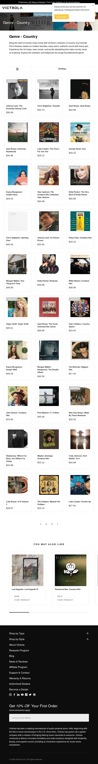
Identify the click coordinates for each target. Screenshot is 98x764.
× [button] (93, 5)
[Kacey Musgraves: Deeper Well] (18, 350)
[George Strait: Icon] (80, 132)
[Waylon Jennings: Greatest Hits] (49, 439)
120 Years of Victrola (36, 2)
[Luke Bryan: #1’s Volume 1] (18, 485)
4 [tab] (79, 612)
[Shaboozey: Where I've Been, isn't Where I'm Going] (18, 439)
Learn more (62, 16)
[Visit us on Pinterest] (34, 695)
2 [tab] (39, 612)
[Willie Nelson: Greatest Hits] (80, 264)
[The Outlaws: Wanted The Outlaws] (49, 485)
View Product (22, 600)
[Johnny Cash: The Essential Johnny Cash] (18, 89)
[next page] (57, 524)
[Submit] (86, 717)
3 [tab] (59, 612)
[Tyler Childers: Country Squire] (80, 307)
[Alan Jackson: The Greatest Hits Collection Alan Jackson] (49, 175)
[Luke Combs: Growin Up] (80, 485)
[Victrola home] (12, 8)
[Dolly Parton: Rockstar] (49, 264)
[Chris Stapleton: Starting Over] (18, 221)
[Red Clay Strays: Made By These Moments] (80, 396)
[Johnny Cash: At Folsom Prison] (49, 221)
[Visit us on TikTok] (26, 695)
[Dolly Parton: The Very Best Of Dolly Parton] (80, 175)
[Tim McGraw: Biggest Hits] (80, 350)
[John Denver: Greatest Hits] (18, 396)
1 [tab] (19, 612)
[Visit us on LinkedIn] (18, 695)
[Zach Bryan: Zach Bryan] (80, 89)
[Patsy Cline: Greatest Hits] (80, 221)
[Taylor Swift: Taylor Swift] (18, 307)
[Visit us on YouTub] (22, 695)
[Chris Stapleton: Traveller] (49, 89)
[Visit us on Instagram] (10, 695)
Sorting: (62, 69)
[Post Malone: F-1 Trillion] (49, 396)
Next (49, 609)
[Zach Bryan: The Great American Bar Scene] (49, 307)
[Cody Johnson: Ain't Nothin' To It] (80, 439)
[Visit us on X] (30, 695)
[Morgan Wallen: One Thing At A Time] (18, 264)
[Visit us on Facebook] (14, 695)
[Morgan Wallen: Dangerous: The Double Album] (49, 350)
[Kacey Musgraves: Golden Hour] (18, 175)
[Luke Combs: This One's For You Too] (49, 132)
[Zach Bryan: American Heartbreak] (18, 132)
